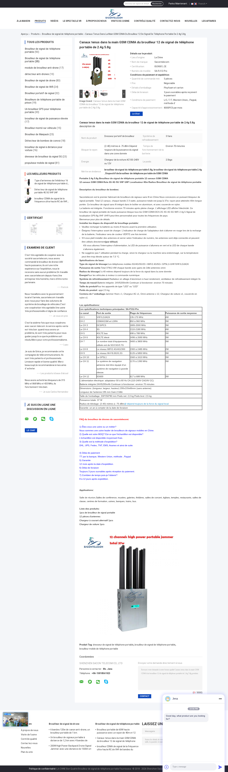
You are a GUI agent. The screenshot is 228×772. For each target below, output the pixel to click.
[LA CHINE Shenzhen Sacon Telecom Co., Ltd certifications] (34, 228)
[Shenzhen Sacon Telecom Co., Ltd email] (29, 419)
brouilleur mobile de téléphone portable (98, 648)
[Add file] (166, 767)
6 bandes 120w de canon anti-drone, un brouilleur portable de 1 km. (70, 731)
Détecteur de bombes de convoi (42, 140)
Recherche (157, 4)
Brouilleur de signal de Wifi (39, 86)
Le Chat (136, 114)
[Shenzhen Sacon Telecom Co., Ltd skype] (53, 419)
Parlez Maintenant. (178, 3)
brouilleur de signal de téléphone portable (155, 644)
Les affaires (209, 21)
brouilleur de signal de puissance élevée (46, 118)
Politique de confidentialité (42, 768)
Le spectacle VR (72, 21)
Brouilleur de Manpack (37, 134)
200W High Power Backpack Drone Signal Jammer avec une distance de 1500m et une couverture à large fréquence (70, 748)
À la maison (23, 21)
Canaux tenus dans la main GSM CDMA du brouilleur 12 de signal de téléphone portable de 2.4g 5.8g (102, 104)
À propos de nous (96, 21)
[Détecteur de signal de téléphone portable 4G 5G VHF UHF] (28, 191)
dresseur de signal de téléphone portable (113, 644)
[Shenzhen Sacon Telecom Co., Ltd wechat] (45, 419)
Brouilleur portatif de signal (39, 93)
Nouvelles (191, 21)
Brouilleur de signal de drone (40, 80)
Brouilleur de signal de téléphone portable (62, 34)
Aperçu (24, 34)
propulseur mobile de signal (39, 162)
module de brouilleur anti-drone (42, 67)
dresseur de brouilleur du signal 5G (43, 156)
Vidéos (54, 21)
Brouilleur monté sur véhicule (40, 128)
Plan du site (27, 752)
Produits (40, 21)
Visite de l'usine (120, 21)
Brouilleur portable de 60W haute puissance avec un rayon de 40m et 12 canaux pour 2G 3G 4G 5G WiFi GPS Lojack (117, 731)
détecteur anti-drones (37, 74)
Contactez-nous (170, 21)
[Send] (220, 767)
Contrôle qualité (144, 21)
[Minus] (220, 699)
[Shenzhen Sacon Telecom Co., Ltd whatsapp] (37, 419)
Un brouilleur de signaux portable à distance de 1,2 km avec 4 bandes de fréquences (69, 739)
